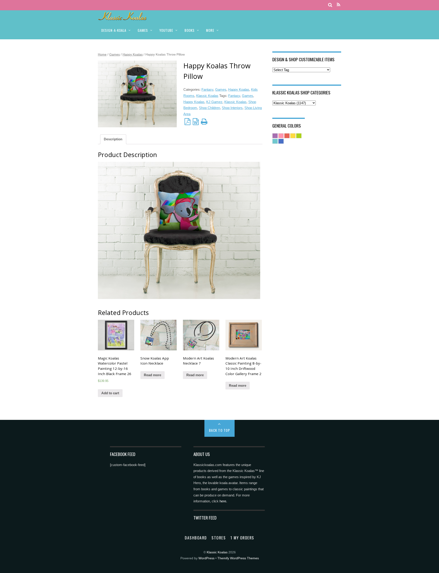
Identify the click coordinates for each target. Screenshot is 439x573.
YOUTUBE (166, 30)
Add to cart (110, 393)
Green (299, 135)
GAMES (143, 30)
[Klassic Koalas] (122, 18)
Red (287, 135)
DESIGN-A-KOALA (113, 30)
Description (113, 139)
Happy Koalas (133, 54)
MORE (210, 30)
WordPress (206, 558)
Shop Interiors (232, 108)
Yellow (293, 135)
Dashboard (196, 538)
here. (223, 501)
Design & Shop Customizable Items (303, 59)
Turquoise (275, 141)
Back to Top (219, 430)
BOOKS (190, 30)
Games (114, 54)
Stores (218, 538)
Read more (152, 375)
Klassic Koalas (207, 96)
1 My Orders (242, 538)
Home (102, 54)
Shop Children (209, 108)
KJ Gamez (214, 102)
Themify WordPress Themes (238, 558)
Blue (281, 141)
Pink (281, 135)
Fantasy (207, 89)
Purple (275, 135)
